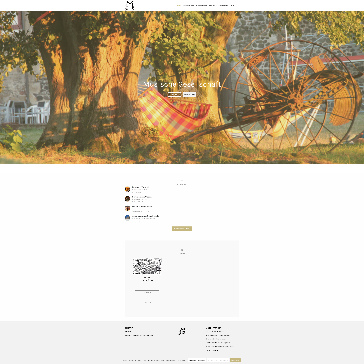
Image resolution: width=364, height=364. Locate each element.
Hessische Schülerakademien (216, 339)
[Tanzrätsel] (147, 266)
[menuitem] (179, 5)
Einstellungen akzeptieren (197, 360)
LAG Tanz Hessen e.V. (213, 350)
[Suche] (237, 5)
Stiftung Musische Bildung (215, 331)
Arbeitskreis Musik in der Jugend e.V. (218, 343)
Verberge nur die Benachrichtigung (218, 360)
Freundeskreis (225, 335)
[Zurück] (1, 85)
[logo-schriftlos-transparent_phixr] (129, 5)
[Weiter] (362, 85)
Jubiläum (147, 278)
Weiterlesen (147, 293)
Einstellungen (235, 360)
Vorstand (128, 331)
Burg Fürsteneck (211, 335)
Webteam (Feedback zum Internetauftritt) (139, 335)
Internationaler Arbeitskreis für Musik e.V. (220, 346)
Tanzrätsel (147, 280)
